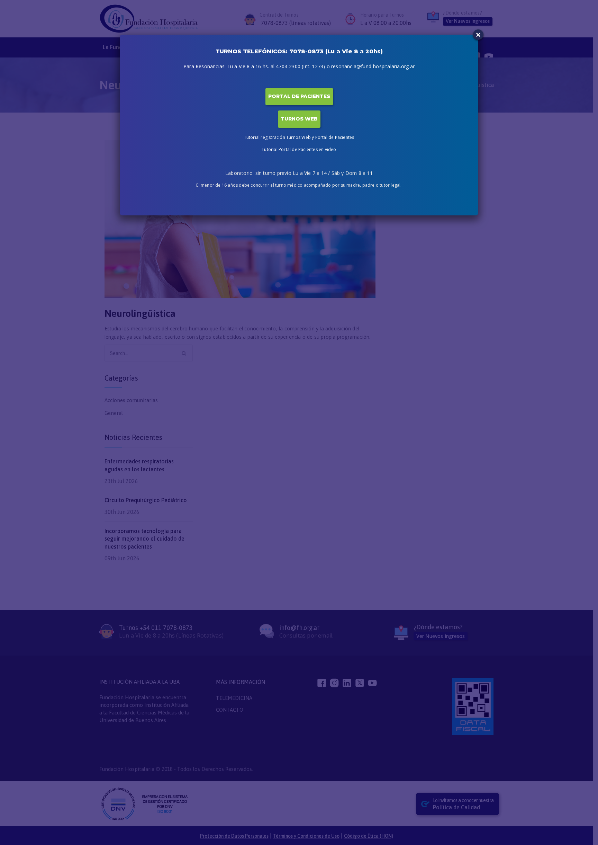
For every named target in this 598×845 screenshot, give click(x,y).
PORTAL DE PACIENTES (299, 96)
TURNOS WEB (299, 119)
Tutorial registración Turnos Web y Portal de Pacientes (299, 137)
